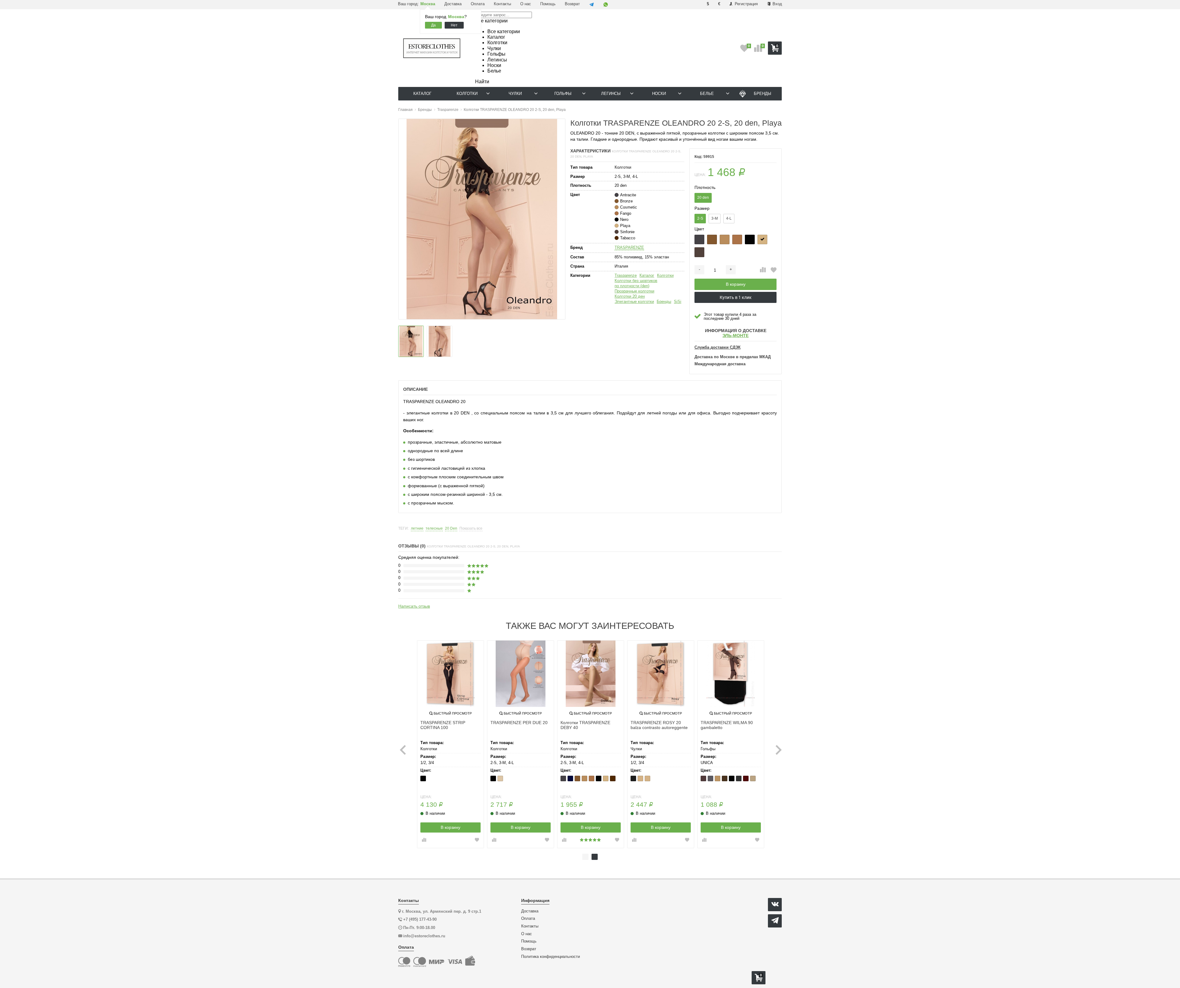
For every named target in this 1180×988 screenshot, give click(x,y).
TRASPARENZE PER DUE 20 (519, 722)
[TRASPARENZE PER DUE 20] (520, 674)
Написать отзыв (414, 606)
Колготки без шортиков (636, 280)
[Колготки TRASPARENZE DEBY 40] (590, 674)
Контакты (502, 4)
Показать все (470, 529)
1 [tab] (585, 857)
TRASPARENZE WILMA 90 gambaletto (727, 725)
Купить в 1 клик (736, 297)
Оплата (478, 4)
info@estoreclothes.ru (424, 936)
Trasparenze (626, 275)
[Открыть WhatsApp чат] (606, 4)
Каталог (646, 275)
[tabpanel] (450, 744)
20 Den (451, 529)
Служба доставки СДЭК (717, 347)
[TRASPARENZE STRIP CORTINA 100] (450, 674)
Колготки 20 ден (630, 296)
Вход (776, 4)
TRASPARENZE (629, 247)
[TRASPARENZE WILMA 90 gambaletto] (731, 674)
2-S (700, 218)
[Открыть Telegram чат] (591, 4)
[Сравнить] (763, 270)
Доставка (453, 4)
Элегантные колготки (634, 301)
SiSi (677, 301)
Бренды (664, 301)
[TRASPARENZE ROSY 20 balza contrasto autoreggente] (660, 674)
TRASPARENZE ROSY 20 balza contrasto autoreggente (659, 725)
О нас (525, 4)
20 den (703, 197)
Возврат (572, 4)
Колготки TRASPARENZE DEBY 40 (585, 725)
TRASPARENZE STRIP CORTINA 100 (442, 725)
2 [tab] (595, 857)
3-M (714, 218)
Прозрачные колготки (634, 291)
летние (417, 529)
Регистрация (746, 4)
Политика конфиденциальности (550, 957)
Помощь (548, 4)
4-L (729, 218)
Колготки (665, 275)
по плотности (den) (632, 286)
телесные (434, 529)
